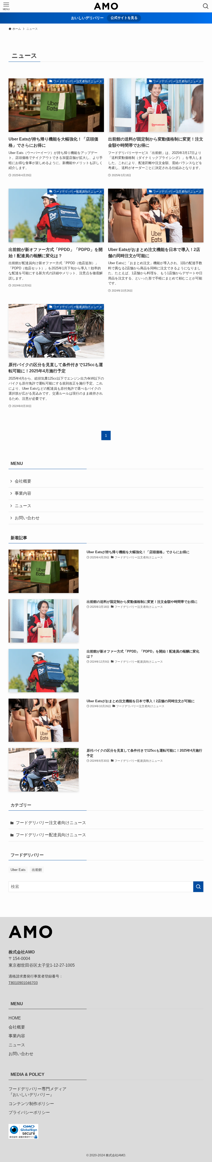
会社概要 (23, 481)
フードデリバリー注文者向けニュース (51, 822)
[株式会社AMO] (106, 6)
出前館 (37, 870)
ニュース (23, 506)
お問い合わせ (27, 518)
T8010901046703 (23, 983)
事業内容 (23, 493)
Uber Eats (18, 870)
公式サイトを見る (124, 18)
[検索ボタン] (206, 6)
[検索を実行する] (198, 886)
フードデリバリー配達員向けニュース (51, 835)
